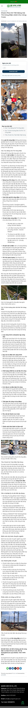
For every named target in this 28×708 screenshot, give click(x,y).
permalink (3, 674)
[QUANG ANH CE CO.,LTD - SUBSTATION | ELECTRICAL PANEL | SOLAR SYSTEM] (14, 5)
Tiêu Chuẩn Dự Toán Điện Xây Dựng (15, 135)
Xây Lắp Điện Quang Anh (21, 21)
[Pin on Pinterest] (18, 668)
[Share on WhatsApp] (7, 668)
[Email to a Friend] (15, 668)
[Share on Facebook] (10, 668)
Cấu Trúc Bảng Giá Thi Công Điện (14, 128)
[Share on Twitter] (12, 668)
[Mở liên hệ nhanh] (23, 703)
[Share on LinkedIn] (20, 668)
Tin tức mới (4, 10)
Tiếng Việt (12, 1)
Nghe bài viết (13, 71)
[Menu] (2, 6)
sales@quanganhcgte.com (12, 698)
